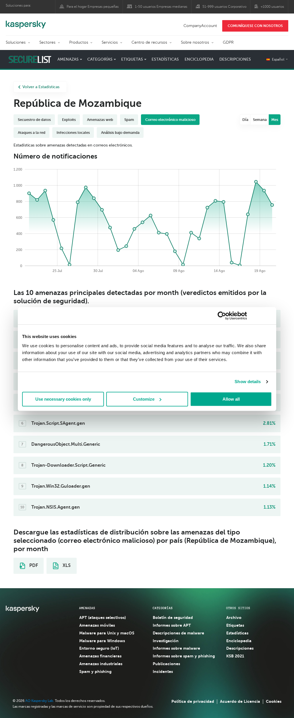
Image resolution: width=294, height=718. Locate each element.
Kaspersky (26, 21)
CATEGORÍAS (163, 608)
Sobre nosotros (195, 42)
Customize (143, 399)
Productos (78, 42)
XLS (66, 565)
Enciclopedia (199, 59)
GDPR (228, 42)
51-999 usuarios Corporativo (224, 7)
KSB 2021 (235, 656)
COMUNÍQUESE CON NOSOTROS (255, 26)
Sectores (47, 42)
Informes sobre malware (176, 648)
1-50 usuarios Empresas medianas (161, 7)
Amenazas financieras (100, 656)
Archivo (233, 617)
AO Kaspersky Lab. (39, 701)
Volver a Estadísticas (40, 87)
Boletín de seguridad (173, 617)
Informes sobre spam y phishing (184, 656)
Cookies (273, 701)
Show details (248, 381)
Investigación (166, 640)
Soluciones (16, 42)
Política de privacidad (192, 701)
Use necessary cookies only (63, 399)
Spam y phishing (95, 671)
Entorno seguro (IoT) (99, 648)
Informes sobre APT (172, 625)
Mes (274, 119)
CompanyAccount (200, 26)
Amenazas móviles (97, 625)
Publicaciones (166, 663)
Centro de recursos (149, 42)
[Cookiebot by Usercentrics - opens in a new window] (222, 315)
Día (245, 119)
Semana (260, 119)
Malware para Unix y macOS (106, 633)
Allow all (231, 399)
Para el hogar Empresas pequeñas (93, 7)
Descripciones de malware (178, 633)
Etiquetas (235, 625)
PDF (33, 565)
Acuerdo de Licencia (240, 701)
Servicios (110, 42)
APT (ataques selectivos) (102, 617)
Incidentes (163, 671)
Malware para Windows (102, 640)
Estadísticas (165, 59)
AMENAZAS (87, 608)
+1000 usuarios (272, 7)
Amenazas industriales (100, 663)
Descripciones (235, 59)
